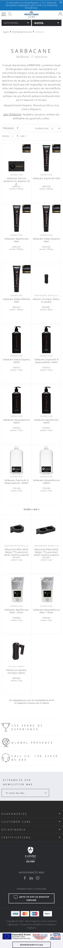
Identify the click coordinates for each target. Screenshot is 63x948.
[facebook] (24, 878)
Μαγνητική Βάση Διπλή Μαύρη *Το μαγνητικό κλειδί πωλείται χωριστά (46, 552)
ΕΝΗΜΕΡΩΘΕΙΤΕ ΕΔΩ (31, 944)
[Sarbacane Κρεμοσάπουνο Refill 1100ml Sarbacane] (46, 589)
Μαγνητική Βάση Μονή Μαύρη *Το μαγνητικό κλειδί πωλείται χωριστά (16, 552)
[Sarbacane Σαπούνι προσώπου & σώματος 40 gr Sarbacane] (16, 158)
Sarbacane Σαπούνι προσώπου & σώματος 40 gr (16, 181)
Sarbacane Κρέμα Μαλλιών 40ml (16, 300)
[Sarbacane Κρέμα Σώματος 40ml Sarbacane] (46, 218)
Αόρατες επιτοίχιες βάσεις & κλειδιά (46, 300)
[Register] (45, 793)
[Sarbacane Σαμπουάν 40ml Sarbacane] (46, 158)
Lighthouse (12, 924)
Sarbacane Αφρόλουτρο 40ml (16, 240)
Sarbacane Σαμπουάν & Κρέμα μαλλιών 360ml (46, 361)
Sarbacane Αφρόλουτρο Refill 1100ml (16, 611)
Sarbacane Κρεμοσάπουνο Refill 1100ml (46, 611)
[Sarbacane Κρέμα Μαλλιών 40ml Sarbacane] (16, 279)
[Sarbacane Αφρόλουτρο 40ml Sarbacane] (16, 218)
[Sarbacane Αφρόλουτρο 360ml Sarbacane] (46, 399)
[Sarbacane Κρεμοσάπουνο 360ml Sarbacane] (16, 399)
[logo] (31, 14)
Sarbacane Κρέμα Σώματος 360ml (16, 361)
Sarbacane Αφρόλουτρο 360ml (46, 421)
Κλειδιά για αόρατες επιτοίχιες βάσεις (16, 671)
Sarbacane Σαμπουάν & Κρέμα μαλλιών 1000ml (16, 481)
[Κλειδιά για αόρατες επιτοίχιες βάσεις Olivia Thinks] (16, 650)
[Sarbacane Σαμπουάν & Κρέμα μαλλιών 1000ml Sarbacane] (16, 460)
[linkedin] (31, 878)
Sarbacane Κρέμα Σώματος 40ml (46, 240)
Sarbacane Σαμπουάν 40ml (46, 178)
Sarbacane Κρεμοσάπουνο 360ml (16, 421)
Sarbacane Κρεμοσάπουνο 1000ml (46, 481)
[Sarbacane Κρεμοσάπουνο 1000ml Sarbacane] (46, 460)
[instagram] (37, 878)
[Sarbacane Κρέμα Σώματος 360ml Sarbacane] (16, 339)
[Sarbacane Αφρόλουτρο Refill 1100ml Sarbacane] (16, 589)
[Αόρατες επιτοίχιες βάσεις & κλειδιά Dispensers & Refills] (46, 279)
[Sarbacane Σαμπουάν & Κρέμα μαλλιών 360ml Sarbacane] (46, 339)
